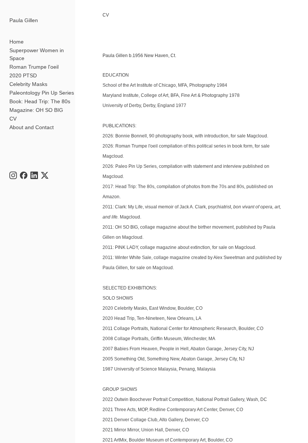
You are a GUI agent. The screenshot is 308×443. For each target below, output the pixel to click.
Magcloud (257, 136)
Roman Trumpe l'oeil (34, 67)
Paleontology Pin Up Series (41, 93)
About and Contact (31, 127)
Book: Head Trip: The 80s (39, 101)
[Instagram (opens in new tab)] (13, 175)
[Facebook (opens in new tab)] (23, 175)
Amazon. (112, 196)
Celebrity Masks (28, 84)
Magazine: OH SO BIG (36, 110)
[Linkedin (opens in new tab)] (34, 175)
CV (13, 119)
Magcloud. (114, 176)
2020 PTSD (23, 75)
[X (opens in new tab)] (44, 175)
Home (16, 42)
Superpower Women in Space (36, 54)
